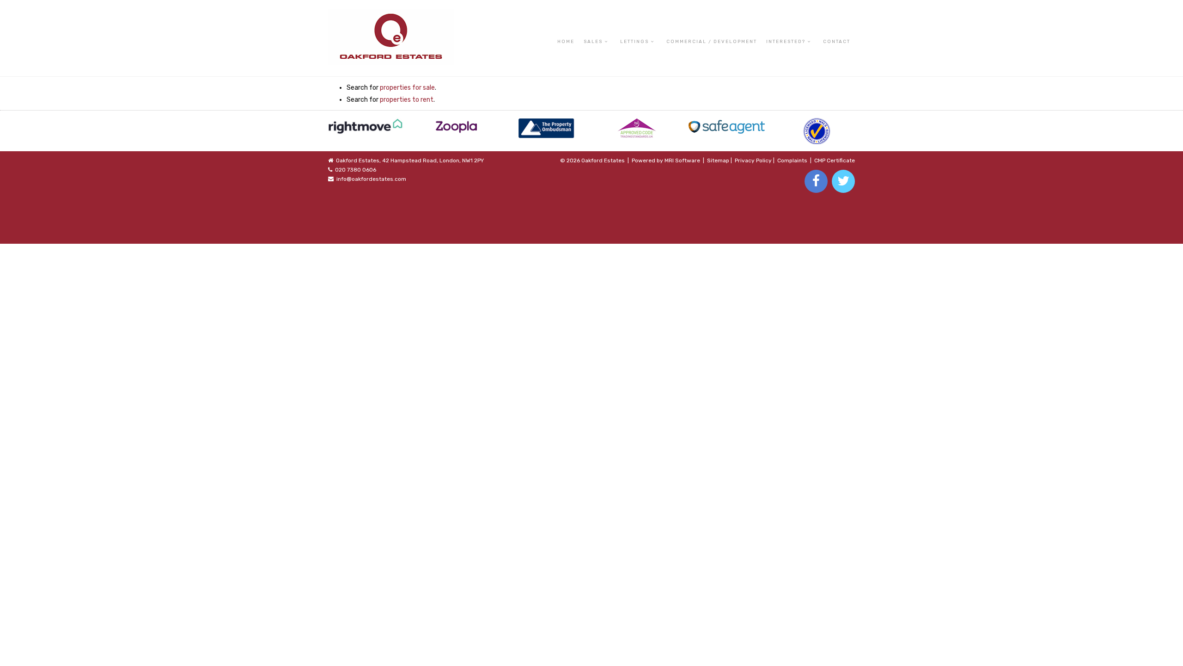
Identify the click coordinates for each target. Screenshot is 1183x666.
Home (565, 41)
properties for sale (407, 88)
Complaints (792, 160)
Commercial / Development (711, 41)
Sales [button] (593, 41)
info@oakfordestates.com (371, 179)
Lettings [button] (634, 41)
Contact (836, 41)
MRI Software (682, 160)
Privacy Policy (753, 160)
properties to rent (406, 100)
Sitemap (718, 160)
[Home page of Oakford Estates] (391, 13)
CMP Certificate (834, 160)
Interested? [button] (785, 41)
